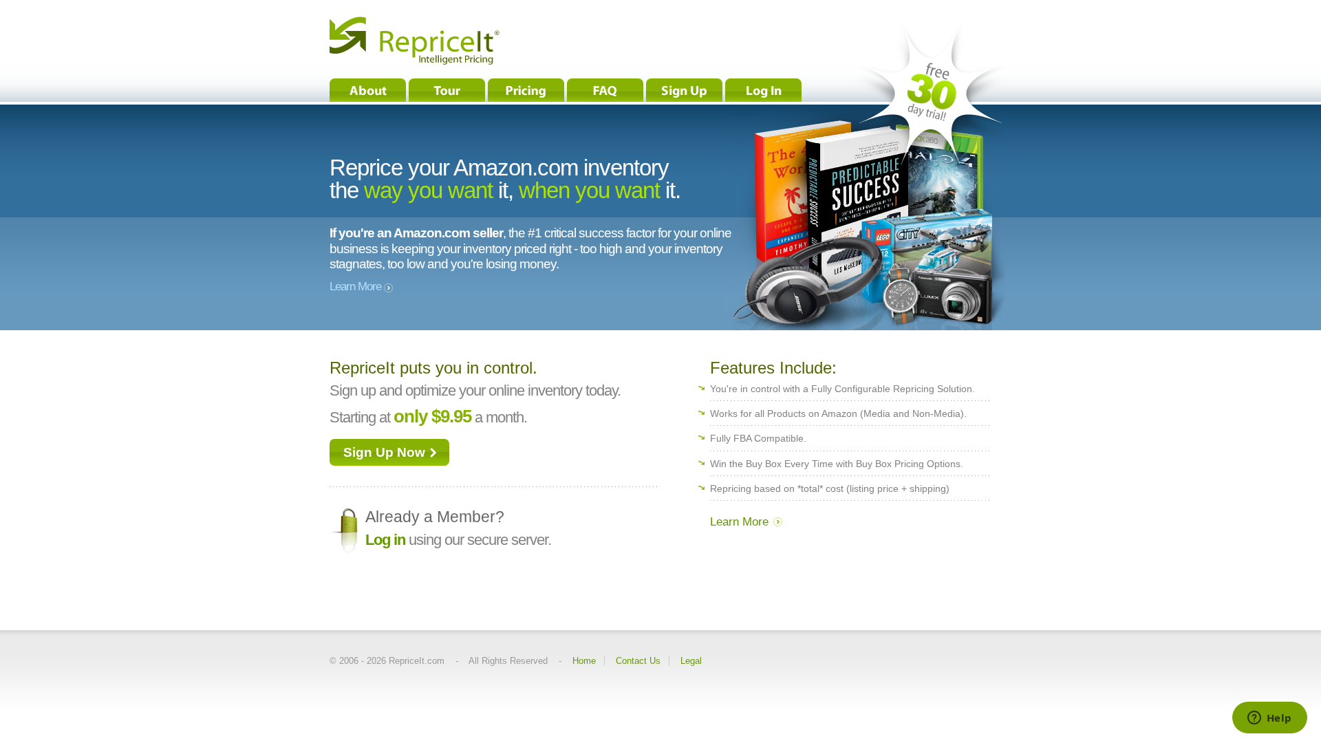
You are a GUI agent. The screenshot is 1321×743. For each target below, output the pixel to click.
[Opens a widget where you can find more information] (1269, 719)
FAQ (605, 90)
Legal (691, 661)
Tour (447, 90)
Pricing (526, 90)
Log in (385, 539)
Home (584, 661)
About (368, 90)
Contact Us (638, 661)
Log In (763, 90)
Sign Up (684, 90)
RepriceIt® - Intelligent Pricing (415, 41)
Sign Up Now (384, 452)
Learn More (357, 286)
